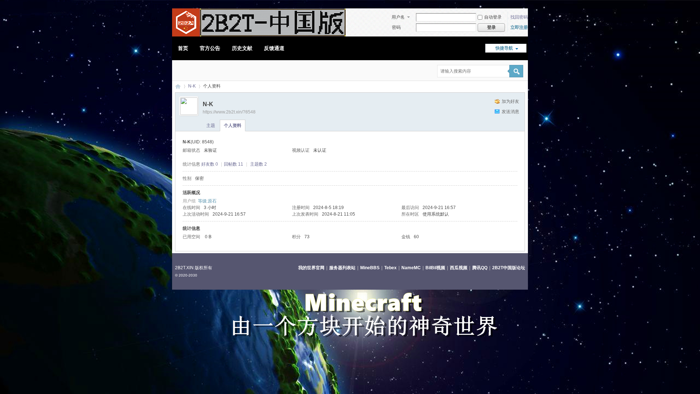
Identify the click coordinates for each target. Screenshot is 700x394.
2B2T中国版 (178, 86)
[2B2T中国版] (259, 35)
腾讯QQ (479, 267)
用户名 (398, 17)
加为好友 (510, 101)
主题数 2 (258, 164)
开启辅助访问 (523, 5)
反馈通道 (274, 48)
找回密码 (519, 17)
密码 (396, 27)
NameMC (411, 267)
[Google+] (208, 71)
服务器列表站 (342, 267)
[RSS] (221, 71)
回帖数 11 (233, 164)
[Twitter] (195, 71)
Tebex (390, 267)
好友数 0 (209, 164)
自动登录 (493, 17)
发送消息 (510, 111)
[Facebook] (182, 71)
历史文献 (242, 48)
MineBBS (370, 267)
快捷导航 (504, 48)
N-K (192, 86)
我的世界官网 (311, 267)
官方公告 (210, 48)
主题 (210, 125)
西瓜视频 (458, 267)
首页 (183, 48)
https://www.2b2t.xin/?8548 (229, 112)
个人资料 (232, 125)
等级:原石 (207, 201)
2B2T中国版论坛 (508, 267)
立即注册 (519, 27)
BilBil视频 (435, 267)
